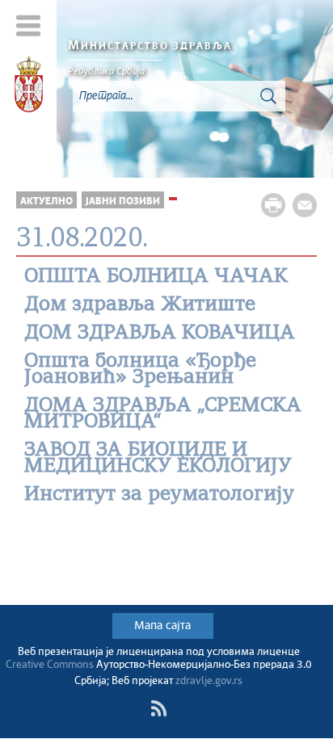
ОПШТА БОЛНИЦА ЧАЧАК (156, 277)
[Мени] (29, 25)
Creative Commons (50, 665)
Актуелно (46, 201)
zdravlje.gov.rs (208, 681)
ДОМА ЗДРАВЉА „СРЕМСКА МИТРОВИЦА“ (162, 414)
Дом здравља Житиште (139, 305)
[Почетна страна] (29, 87)
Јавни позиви (123, 201)
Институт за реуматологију (159, 495)
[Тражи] (268, 96)
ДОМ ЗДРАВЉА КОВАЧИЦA (159, 333)
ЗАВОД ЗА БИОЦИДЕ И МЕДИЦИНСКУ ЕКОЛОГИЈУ (158, 459)
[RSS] (158, 708)
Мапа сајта (162, 626)
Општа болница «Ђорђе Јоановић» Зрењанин (140, 370)
